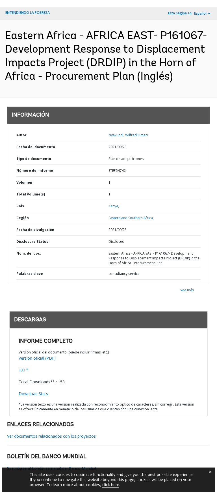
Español (200, 13)
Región (22, 217)
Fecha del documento (35, 146)
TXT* (23, 370)
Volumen (24, 182)
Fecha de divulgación (35, 229)
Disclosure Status (32, 241)
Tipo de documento (33, 158)
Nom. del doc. (28, 253)
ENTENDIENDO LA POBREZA (27, 12)
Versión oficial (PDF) (37, 358)
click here (110, 484)
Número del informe (34, 170)
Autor (21, 135)
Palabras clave (29, 273)
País (20, 206)
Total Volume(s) (30, 194)
